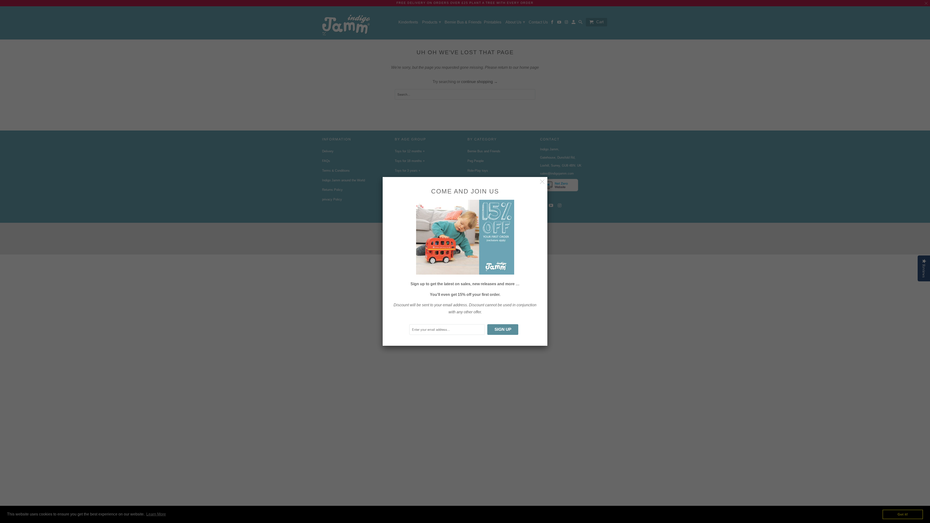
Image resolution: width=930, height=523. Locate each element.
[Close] (542, 182)
